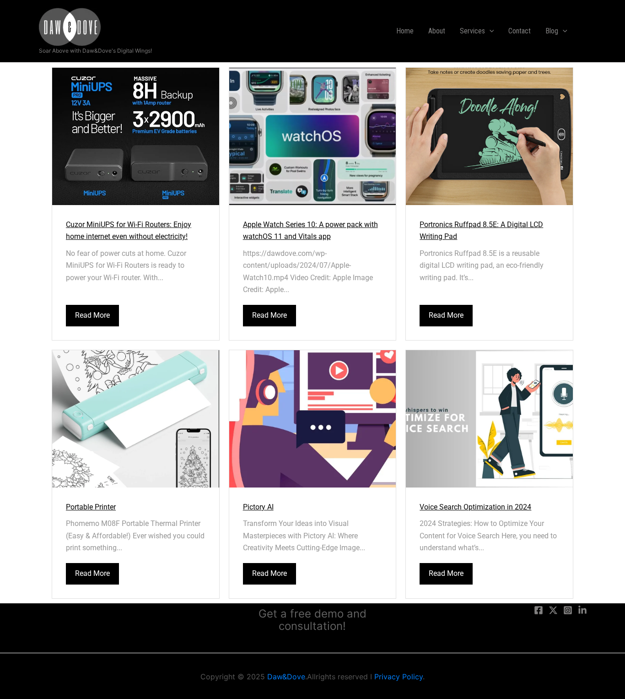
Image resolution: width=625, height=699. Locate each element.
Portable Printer (91, 507)
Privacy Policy (398, 676)
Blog (551, 31)
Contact (519, 31)
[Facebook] (538, 610)
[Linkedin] (582, 610)
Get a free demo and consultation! (312, 619)
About (436, 31)
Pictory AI (258, 507)
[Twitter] (553, 610)
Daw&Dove (286, 676)
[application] (489, 31)
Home (405, 31)
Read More (92, 315)
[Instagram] (567, 610)
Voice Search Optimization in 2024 (475, 507)
